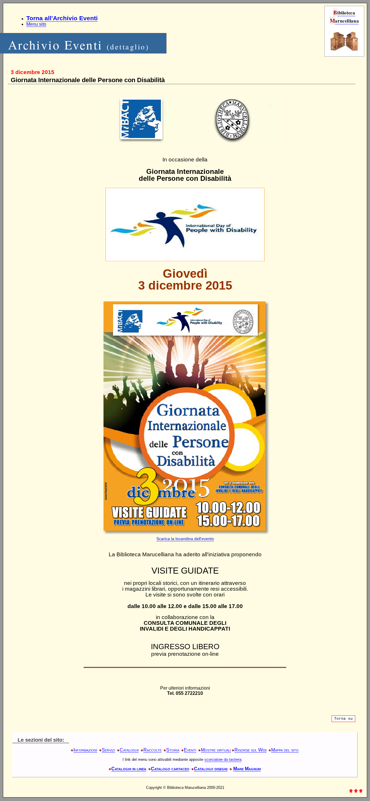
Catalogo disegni (210, 768)
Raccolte (152, 749)
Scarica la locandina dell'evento (185, 538)
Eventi (190, 749)
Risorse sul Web (250, 749)
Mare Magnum (247, 768)
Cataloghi (129, 749)
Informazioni (85, 749)
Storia (172, 749)
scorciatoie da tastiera (222, 759)
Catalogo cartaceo (170, 768)
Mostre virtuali (216, 749)
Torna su (343, 719)
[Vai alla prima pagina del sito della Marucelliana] (344, 50)
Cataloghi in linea (128, 768)
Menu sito (36, 24)
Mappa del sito (285, 749)
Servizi (108, 749)
